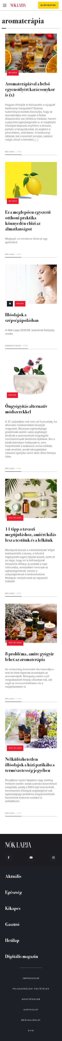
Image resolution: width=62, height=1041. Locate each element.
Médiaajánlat (31, 1020)
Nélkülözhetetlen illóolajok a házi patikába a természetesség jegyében (30, 764)
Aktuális (13, 72)
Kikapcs (12, 908)
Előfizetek (48, 5)
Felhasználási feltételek (31, 989)
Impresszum (31, 978)
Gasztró (12, 924)
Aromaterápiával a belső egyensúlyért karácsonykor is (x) (30, 89)
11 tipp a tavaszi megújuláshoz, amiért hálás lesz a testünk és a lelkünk (30, 534)
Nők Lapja (18, 5)
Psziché (12, 395)
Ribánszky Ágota (13, 346)
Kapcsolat (31, 1009)
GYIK (31, 1030)
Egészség (13, 892)
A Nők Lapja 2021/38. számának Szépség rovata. (29, 331)
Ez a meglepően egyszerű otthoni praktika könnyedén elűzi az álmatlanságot (28, 220)
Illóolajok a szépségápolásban (22, 317)
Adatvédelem (31, 999)
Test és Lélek (15, 518)
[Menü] (4, 5)
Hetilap (20, 303)
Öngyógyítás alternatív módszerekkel (26, 409)
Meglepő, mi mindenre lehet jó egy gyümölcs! (26, 240)
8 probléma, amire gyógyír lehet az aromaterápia (29, 656)
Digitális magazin (21, 956)
